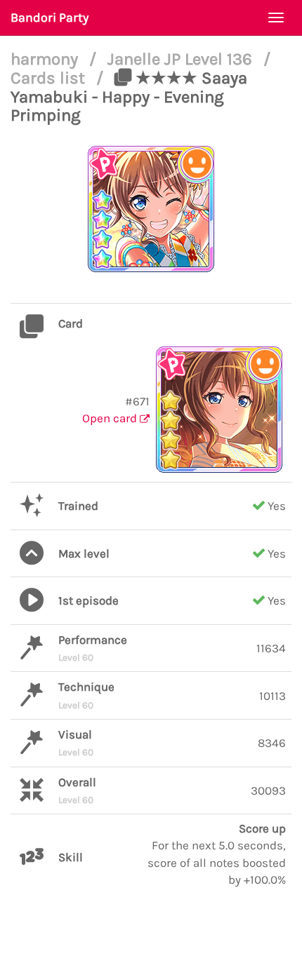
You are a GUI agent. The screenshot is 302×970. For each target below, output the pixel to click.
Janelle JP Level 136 (181, 59)
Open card (111, 418)
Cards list (50, 78)
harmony (46, 59)
